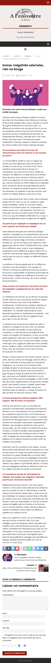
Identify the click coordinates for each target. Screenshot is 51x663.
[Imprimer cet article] (25, 548)
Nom (4, 613)
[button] (47, 2)
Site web (5, 628)
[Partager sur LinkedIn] (13, 548)
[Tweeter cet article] (9, 548)
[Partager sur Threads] (46, 548)
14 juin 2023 (10, 75)
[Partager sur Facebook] (4, 548)
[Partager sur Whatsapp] (29, 548)
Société (16, 56)
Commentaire (7, 595)
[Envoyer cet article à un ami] (21, 548)
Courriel (5, 620)
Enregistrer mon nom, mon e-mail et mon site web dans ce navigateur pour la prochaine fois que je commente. (24, 638)
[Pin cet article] (17, 548)
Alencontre (22, 75)
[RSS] (25, 49)
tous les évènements (25, 37)
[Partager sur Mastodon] (34, 548)
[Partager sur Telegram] (38, 548)
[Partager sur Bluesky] (42, 548)
